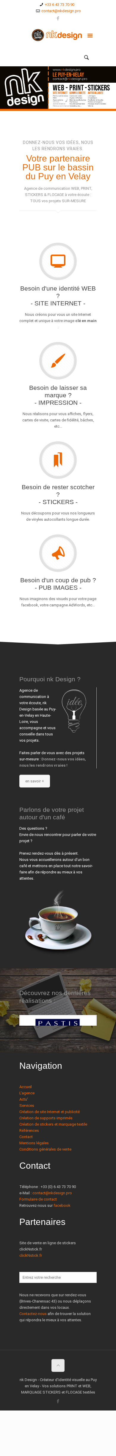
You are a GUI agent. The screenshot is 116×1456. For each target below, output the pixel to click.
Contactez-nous (33, 1313)
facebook (62, 1205)
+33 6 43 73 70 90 (59, 4)
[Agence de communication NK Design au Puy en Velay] (58, 36)
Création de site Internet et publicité (49, 1112)
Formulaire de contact (38, 1199)
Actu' (23, 1099)
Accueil (25, 1087)
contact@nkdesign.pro (61, 11)
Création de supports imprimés (46, 1118)
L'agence (27, 1093)
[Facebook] (58, 18)
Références (29, 1130)
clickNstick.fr (30, 1255)
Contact (26, 1137)
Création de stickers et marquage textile (53, 1124)
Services (26, 1105)
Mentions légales (34, 1143)
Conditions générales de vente (45, 1149)
